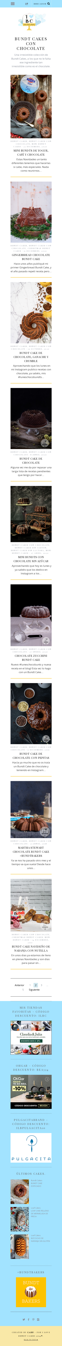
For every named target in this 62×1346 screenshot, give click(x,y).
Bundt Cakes (19, 141)
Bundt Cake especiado (36, 1184)
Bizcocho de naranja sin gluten (40, 1239)
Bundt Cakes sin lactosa (27, 550)
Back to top (30, 1339)
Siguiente (34, 989)
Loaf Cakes (36, 1208)
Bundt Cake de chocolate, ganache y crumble (31, 357)
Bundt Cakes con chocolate (31, 545)
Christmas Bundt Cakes (27, 937)
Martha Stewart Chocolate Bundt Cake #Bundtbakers (31, 852)
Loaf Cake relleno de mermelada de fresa (40, 1214)
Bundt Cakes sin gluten (30, 547)
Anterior (19, 985)
